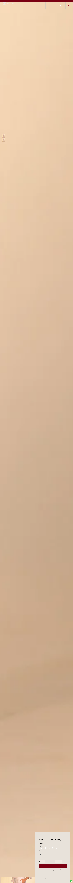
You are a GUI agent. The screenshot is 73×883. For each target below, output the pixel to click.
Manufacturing (64, 874)
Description (41, 874)
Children (36, 3)
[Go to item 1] (3, 136)
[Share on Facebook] (45, 848)
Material (46, 874)
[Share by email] (56, 848)
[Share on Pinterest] (52, 848)
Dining (31, 3)
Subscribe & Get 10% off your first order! (36, 0)
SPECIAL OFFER (55, 3)
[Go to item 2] (3, 140)
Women (19, 3)
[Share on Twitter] (49, 848)
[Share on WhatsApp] (42, 848)
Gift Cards (49, 3)
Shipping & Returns (57, 874)
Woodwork (42, 3)
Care (49, 874)
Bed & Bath (25, 3)
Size (51, 874)
